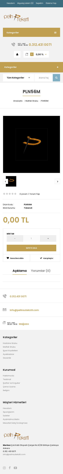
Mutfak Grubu (31, 100)
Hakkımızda (8, 375)
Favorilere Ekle (17, 258)
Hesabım (11, 3)
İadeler (6, 415)
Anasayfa (17, 100)
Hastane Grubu (10, 343)
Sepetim (39, 3)
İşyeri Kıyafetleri (10, 350)
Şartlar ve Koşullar (11, 383)
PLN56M (44, 100)
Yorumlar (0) (41, 271)
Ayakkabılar (8, 354)
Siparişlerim (8, 412)
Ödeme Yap (51, 3)
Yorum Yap (35, 194)
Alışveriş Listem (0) (25, 3)
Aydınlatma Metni (11, 419)
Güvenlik (7, 357)
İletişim (6, 390)
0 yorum (23, 194)
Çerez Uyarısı (9, 386)
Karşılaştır (48, 258)
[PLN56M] (31, 144)
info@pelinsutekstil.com (14, 454)
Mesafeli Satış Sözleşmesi (15, 423)
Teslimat (7, 379)
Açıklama (20, 271)
